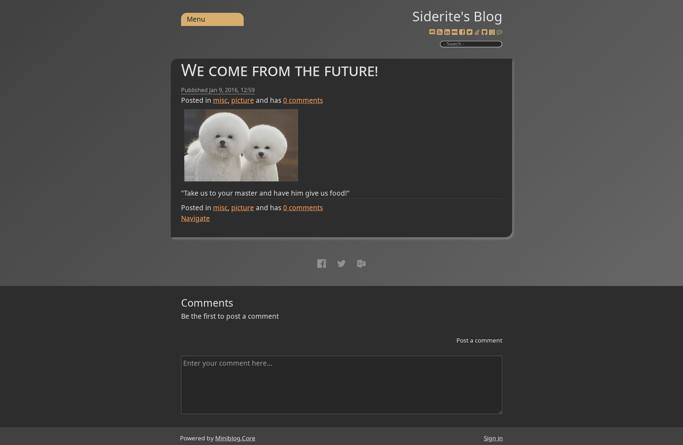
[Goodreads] (492, 32)
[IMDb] (454, 32)
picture (242, 100)
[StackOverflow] (477, 32)
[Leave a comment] (499, 32)
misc (220, 100)
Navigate (195, 218)
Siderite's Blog (457, 16)
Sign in (493, 438)
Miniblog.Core (235, 438)
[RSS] (440, 32)
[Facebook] (462, 32)
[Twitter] (469, 32)
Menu (196, 19)
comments (303, 100)
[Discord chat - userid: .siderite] (432, 32)
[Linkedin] (447, 32)
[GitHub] (484, 32)
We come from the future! (279, 69)
